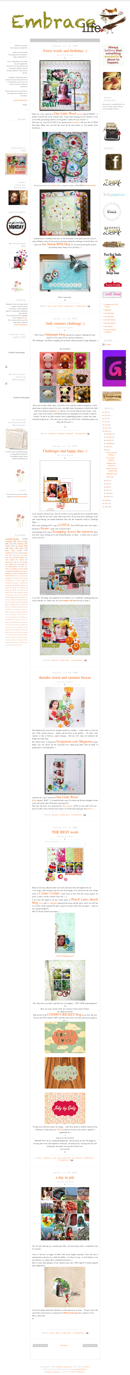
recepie (16, 571)
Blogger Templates (52, 1372)
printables (19, 637)
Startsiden (64, 1345)
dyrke (17, 619)
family (7, 546)
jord (13, 627)
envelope (7, 622)
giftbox (14, 590)
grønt (17, 625)
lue (22, 630)
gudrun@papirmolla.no (21, 100)
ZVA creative (67, 806)
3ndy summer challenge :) (65, 323)
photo (12, 548)
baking (7, 590)
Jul (8, 597)
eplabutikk (14, 622)
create (26, 597)
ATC (8, 607)
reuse (8, 640)
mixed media (18, 632)
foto (27, 622)
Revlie (56, 411)
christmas (20, 543)
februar (108, 493)
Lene (41, 903)
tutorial (16, 642)
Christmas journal (16, 607)
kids (19, 600)
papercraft (22, 573)
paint (15, 573)
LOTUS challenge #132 (65, 956)
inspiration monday (19, 557)
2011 (105, 425)
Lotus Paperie (9, 560)
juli (107, 450)
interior (7, 627)
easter (23, 619)
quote (6, 604)
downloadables (9, 619)
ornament (23, 602)
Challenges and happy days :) (65, 450)
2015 (105, 412)
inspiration (24, 553)
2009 (105, 431)
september (109, 443)
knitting (18, 630)
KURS (23, 583)
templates (22, 588)
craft (6, 617)
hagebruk (23, 625)
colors (24, 614)
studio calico (8, 642)
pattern (16, 583)
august (108, 446)
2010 (105, 428)
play (14, 637)
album (13, 597)
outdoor (21, 560)
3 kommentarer (80, 433)
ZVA (89, 808)
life (6, 602)
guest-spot (22, 590)
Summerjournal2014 (23, 612)
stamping (7, 578)
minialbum (8, 553)
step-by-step (9, 562)
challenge (8, 573)
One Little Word (109, 313)
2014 (105, 415)
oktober (108, 440)
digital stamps (21, 580)
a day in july (65, 1177)
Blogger (86, 1367)
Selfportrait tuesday (20, 609)
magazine (22, 585)
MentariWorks (81, 1369)
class (16, 553)
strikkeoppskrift (22, 640)
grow (12, 625)
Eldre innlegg (90, 1345)
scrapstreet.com (21, 592)
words (26, 604)
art (18, 562)
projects (25, 562)
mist (11, 632)
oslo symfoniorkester (12, 635)
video (21, 642)
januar (108, 496)
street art (14, 640)
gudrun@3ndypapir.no (21, 325)
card (10, 543)
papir (21, 635)
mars (107, 490)
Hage (24, 607)
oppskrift (25, 632)
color (19, 614)
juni (107, 481)
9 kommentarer (80, 306)
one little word (14, 602)
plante (26, 635)
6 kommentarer (76, 815)
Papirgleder (107, 310)
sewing (7, 595)
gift (8, 625)
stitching (13, 604)
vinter (26, 642)
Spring (7, 612)
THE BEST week (65, 831)
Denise (80, 114)
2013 (105, 418)
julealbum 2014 (21, 627)
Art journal (20, 564)
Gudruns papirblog (64, 1367)
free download (11, 600)
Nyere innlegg (40, 1345)
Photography (8, 609)
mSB (15, 585)
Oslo (18, 555)
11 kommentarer (63, 1160)
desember (109, 434)
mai (107, 484)
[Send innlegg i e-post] (88, 306)
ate (8, 614)
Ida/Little (61, 1129)
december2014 (13, 617)
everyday (21, 622)
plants (8, 637)
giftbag (11, 564)
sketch (7, 588)
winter (12, 645)
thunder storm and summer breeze (65, 677)
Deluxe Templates (77, 1372)
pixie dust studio (13, 550)
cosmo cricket (22, 541)
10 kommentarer (77, 660)
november (109, 437)
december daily (17, 578)
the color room (16, 595)
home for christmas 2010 (13, 569)
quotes (26, 637)
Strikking (13, 612)
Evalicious (76, 122)
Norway (22, 571)
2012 (105, 422)
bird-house (13, 614)
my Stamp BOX (21, 546)
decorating (22, 617)
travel (22, 566)
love (13, 592)
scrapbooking (12, 538)
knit (13, 630)
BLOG (25, 318)
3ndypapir (9, 541)
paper (9, 571)
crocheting (8, 585)
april (107, 487)
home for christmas (20, 576)
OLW (10, 555)
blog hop (19, 597)
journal (7, 592)
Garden (25, 595)
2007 (105, 503)
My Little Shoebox (11, 566)
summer (14, 588)
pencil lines (8, 576)
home (26, 569)
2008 (105, 500)
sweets (20, 604)
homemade (8, 583)
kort (24, 600)
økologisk (18, 645)
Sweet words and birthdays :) (65, 50)
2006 (105, 507)
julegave (7, 630)
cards (21, 548)
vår (8, 645)
